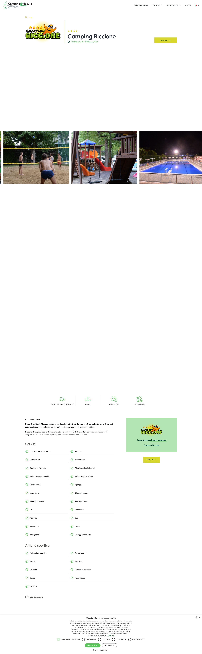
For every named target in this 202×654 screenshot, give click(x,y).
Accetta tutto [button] (92, 645)
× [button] (199, 617)
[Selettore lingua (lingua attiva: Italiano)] (197, 5)
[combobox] (197, 617)
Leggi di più (111, 636)
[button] (101, 650)
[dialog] (101, 634)
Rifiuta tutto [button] (109, 645)
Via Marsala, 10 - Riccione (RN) (84, 42)
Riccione (28, 17)
